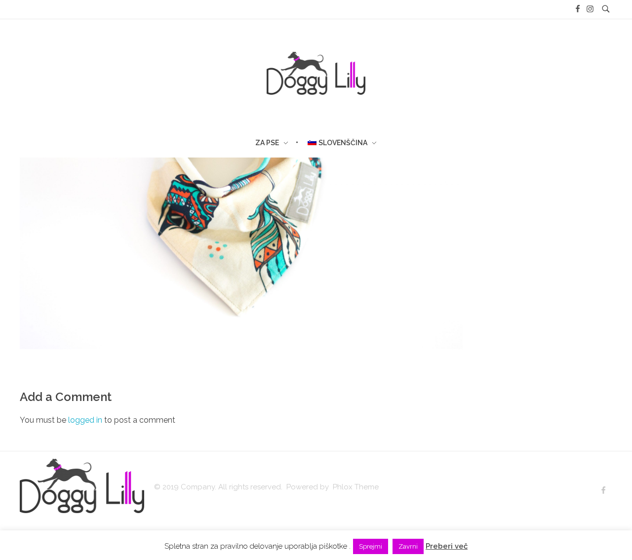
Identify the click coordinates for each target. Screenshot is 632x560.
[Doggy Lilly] (82, 486)
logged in (86, 420)
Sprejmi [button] (370, 546)
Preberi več (447, 546)
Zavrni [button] (408, 546)
